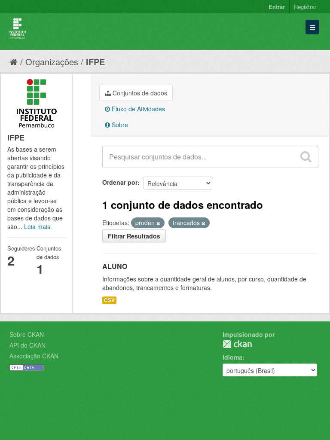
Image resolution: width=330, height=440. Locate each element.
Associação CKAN (33, 355)
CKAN (237, 343)
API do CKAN (27, 345)
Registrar (305, 7)
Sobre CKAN (26, 334)
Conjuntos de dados (139, 93)
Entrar (277, 7)
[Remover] (158, 223)
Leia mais (37, 226)
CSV (109, 300)
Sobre (119, 124)
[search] (306, 156)
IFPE (95, 61)
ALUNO (114, 266)
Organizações (51, 61)
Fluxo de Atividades (137, 108)
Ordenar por (120, 182)
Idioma (232, 357)
